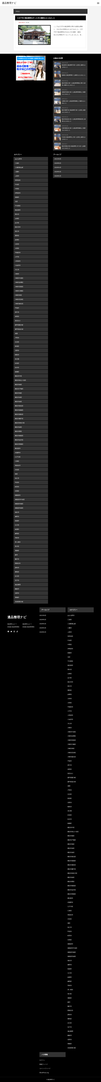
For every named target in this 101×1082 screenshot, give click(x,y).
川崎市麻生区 (19, 303)
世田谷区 (18, 180)
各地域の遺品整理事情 (13, 627)
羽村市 (17, 538)
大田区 (17, 248)
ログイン (42, 1060)
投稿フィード (43, 1064)
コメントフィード (44, 1068)
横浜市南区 (18, 384)
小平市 (17, 257)
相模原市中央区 (20, 499)
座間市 (17, 316)
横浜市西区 (18, 431)
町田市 (17, 486)
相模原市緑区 (19, 508)
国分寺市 (18, 227)
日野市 (17, 350)
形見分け (18, 320)
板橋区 (17, 372)
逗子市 (17, 580)
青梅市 (17, 597)
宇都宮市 (18, 252)
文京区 (17, 342)
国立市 (17, 231)
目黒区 (17, 491)
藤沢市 (17, 559)
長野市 (17, 593)
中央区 (17, 184)
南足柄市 (18, 210)
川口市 (17, 269)
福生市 (17, 512)
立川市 (17, 525)
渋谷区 (17, 469)
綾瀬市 (17, 529)
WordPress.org (44, 1072)
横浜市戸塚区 (19, 389)
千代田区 (18, 206)
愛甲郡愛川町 (19, 325)
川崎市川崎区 (19, 291)
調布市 (17, 567)
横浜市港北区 (19, 406)
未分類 (27, 22)
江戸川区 (18, 457)
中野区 (17, 188)
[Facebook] (8, 631)
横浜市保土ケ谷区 (20, 380)
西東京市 (18, 563)
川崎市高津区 (19, 299)
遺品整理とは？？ (12, 624)
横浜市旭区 (18, 393)
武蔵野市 (18, 452)
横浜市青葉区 (19, 444)
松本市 (17, 367)
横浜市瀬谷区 (19, 414)
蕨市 (16, 555)
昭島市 (17, 355)
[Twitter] (11, 631)
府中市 (17, 312)
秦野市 (17, 516)
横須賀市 (18, 448)
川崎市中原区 (19, 278)
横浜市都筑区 (19, 435)
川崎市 (17, 274)
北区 (16, 201)
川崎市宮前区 (19, 286)
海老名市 (18, 465)
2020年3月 (57, 171)
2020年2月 (57, 176)
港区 (16, 474)
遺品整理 (18, 584)
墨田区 (17, 235)
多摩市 (17, 240)
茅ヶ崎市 (18, 542)
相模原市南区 (19, 504)
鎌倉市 (17, 589)
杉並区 (17, 363)
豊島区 (17, 572)
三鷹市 (17, 171)
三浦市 (17, 163)
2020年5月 (57, 163)
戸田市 (17, 337)
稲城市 (17, 521)
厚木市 (17, 214)
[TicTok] (17, 631)
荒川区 (17, 546)
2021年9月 (57, 159)
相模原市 (18, 495)
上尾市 (17, 176)
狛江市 (17, 478)
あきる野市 (18, 159)
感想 (16, 333)
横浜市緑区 (18, 427)
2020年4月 (57, 167)
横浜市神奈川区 (20, 423)
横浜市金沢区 (19, 440)
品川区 (17, 223)
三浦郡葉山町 (19, 167)
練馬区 (17, 533)
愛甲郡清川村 (19, 329)
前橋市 (17, 197)
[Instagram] (14, 631)
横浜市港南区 (19, 410)
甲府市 (17, 482)
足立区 (17, 576)
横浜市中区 (18, 376)
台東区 (17, 218)
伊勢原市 (18, 193)
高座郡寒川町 (19, 601)
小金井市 (18, 265)
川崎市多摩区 (19, 282)
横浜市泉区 (18, 401)
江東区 (17, 461)
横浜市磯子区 (19, 418)
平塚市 (17, 308)
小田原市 (18, 261)
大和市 (17, 244)
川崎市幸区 (18, 295)
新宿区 (17, 346)
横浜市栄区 (18, 397)
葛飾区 (17, 550)
